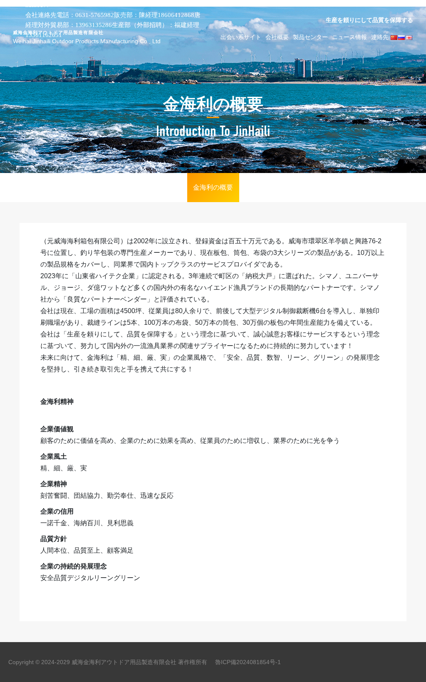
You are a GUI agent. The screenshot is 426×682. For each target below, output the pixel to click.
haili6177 (37, 5)
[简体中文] (394, 37)
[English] (409, 37)
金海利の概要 (213, 187)
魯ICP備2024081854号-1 (248, 662)
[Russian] (401, 37)
